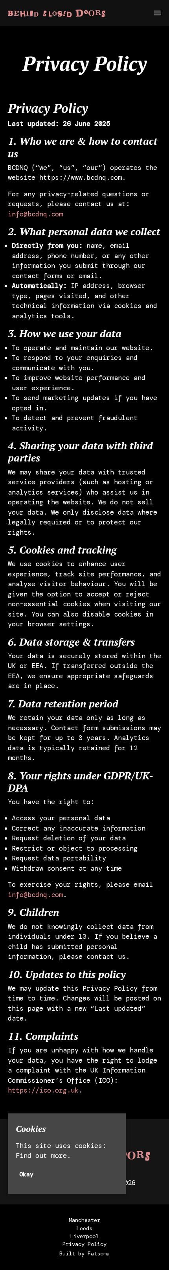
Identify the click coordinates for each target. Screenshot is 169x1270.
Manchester (84, 1220)
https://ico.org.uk (43, 1090)
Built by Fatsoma (84, 1253)
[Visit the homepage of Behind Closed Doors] (56, 13)
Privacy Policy (84, 1244)
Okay (26, 1174)
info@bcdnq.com (35, 214)
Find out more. (43, 1155)
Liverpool (84, 1236)
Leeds (84, 1228)
